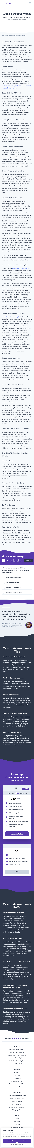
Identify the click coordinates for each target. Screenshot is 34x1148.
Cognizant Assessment (17, 1098)
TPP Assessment (17, 1104)
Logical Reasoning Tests (17, 1052)
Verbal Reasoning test (13, 317)
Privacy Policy (17, 1124)
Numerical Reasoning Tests (17, 1049)
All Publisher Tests (17, 1087)
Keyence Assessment (17, 1101)
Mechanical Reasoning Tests (17, 1061)
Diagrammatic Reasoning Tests (17, 1055)
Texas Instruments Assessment (17, 1095)
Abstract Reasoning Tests (17, 1058)
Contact (17, 1118)
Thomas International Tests (17, 1084)
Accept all (10, 1141)
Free (17, 872)
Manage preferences (17, 1144)
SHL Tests (17, 1075)
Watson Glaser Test (17, 1081)
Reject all (24, 1141)
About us (17, 1121)
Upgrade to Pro (17, 834)
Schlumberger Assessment (17, 1107)
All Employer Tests (17, 1110)
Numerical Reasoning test (21, 268)
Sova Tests (17, 1072)
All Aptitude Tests (17, 1064)
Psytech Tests (17, 1078)
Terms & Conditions (17, 1127)
